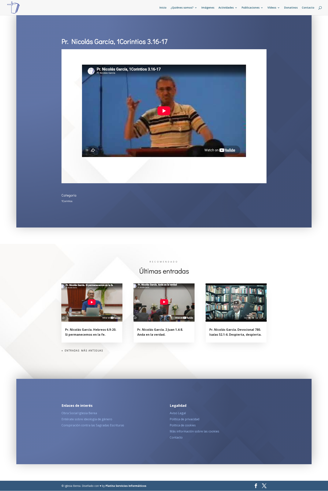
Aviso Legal (178, 413)
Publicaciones (250, 7)
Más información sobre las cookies (194, 431)
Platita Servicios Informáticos (126, 486)
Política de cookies (183, 425)
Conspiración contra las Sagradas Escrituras (93, 425)
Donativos (291, 7)
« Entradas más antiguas (82, 350)
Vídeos (271, 7)
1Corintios (67, 201)
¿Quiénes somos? (182, 7)
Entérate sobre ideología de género (87, 419)
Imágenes (207, 7)
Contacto (308, 7)
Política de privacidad (184, 419)
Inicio (162, 7)
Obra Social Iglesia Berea (79, 413)
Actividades (226, 7)
